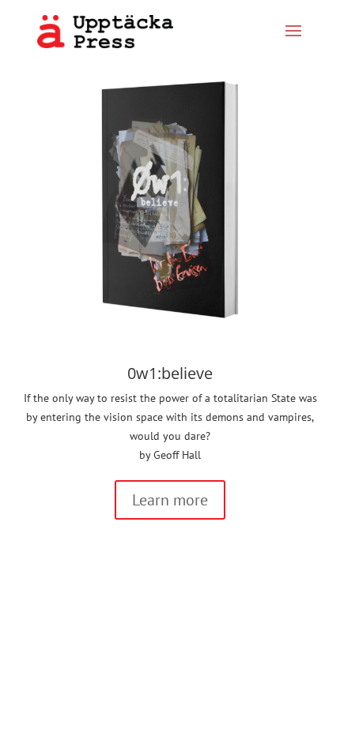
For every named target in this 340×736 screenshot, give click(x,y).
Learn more (170, 500)
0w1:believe (170, 373)
